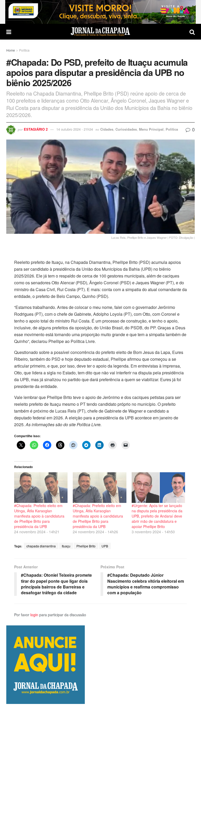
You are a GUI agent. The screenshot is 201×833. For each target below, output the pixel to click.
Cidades (106, 129)
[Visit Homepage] (100, 31)
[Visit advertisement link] (100, 12)
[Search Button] (192, 32)
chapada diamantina (41, 546)
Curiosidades (126, 129)
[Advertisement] (100, 768)
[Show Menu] (8, 32)
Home (10, 50)
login (34, 614)
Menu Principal (151, 129)
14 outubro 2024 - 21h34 (74, 129)
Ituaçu (66, 546)
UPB (105, 546)
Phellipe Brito (86, 546)
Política (24, 50)
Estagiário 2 (36, 129)
